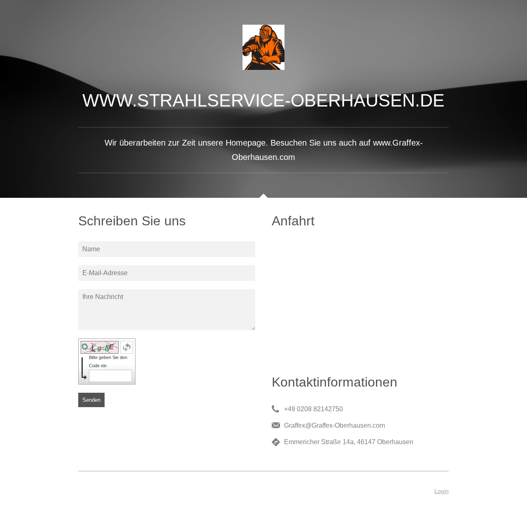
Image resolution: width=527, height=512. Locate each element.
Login (441, 491)
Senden (91, 400)
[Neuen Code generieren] (126, 347)
